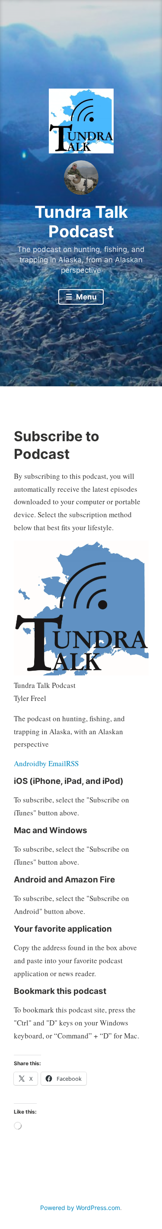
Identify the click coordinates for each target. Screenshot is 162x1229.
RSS (72, 763)
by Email (52, 763)
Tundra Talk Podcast (81, 222)
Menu (85, 297)
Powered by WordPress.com (80, 1207)
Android (26, 763)
